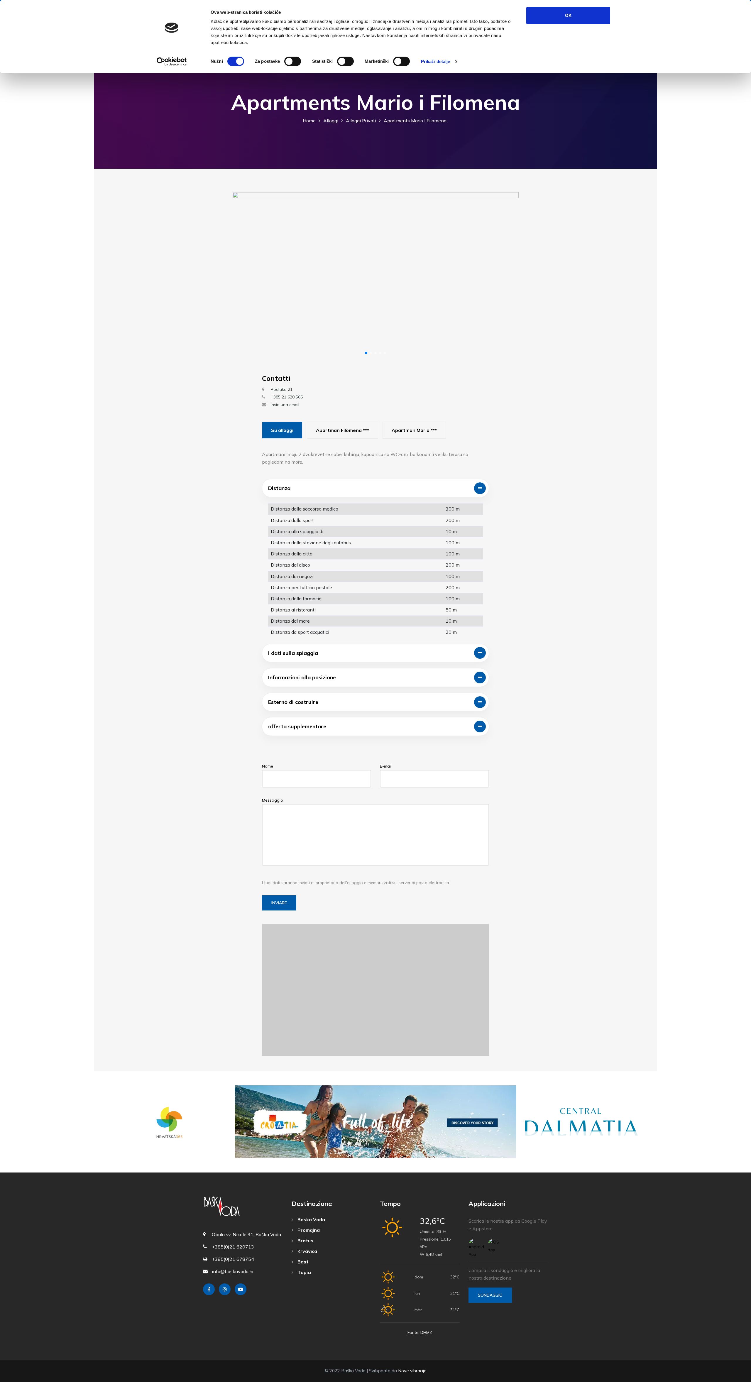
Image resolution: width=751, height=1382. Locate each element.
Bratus (304, 1240)
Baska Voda (310, 1219)
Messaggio (272, 800)
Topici (303, 1272)
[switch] (292, 61)
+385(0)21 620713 (233, 1247)
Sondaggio (490, 1295)
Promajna (308, 1230)
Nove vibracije (412, 1370)
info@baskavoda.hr (233, 1271)
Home (309, 121)
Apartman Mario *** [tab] (414, 430)
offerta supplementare (297, 726)
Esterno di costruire (293, 702)
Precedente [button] (242, 275)
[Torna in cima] (733, 1376)
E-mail (386, 766)
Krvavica (306, 1251)
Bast (302, 1261)
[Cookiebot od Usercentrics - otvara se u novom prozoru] (171, 61)
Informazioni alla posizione (302, 677)
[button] (366, 353)
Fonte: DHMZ (419, 1332)
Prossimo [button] (509, 275)
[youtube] (240, 1289)
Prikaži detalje (435, 61)
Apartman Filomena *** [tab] (342, 430)
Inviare (279, 902)
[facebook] (209, 1289)
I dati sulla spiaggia (293, 653)
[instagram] (225, 1289)
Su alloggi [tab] (282, 430)
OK (568, 15)
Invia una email (285, 404)
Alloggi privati (361, 121)
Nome (267, 766)
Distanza (279, 488)
